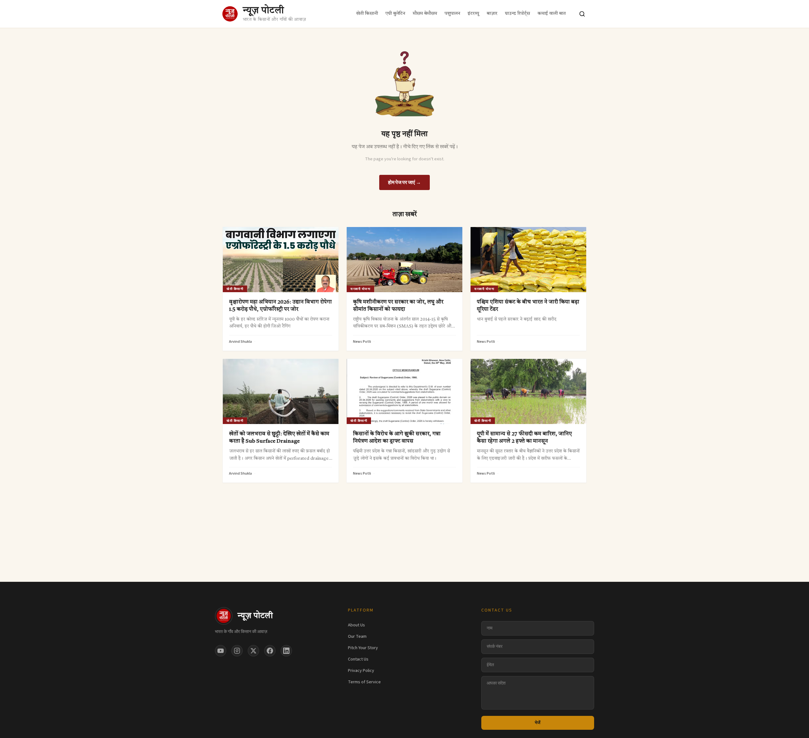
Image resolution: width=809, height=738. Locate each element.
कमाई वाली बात (552, 13)
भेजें (537, 723)
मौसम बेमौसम (425, 13)
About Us (356, 625)
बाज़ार (492, 13)
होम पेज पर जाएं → (404, 182)
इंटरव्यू (473, 13)
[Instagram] (237, 650)
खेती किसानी (367, 13)
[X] (253, 650)
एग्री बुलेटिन (395, 13)
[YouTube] (220, 650)
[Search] (582, 14)
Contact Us (358, 659)
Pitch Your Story (363, 648)
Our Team (357, 636)
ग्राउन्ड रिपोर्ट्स (517, 13)
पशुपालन (452, 13)
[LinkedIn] (286, 650)
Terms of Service (364, 682)
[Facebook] (270, 650)
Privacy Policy (361, 670)
